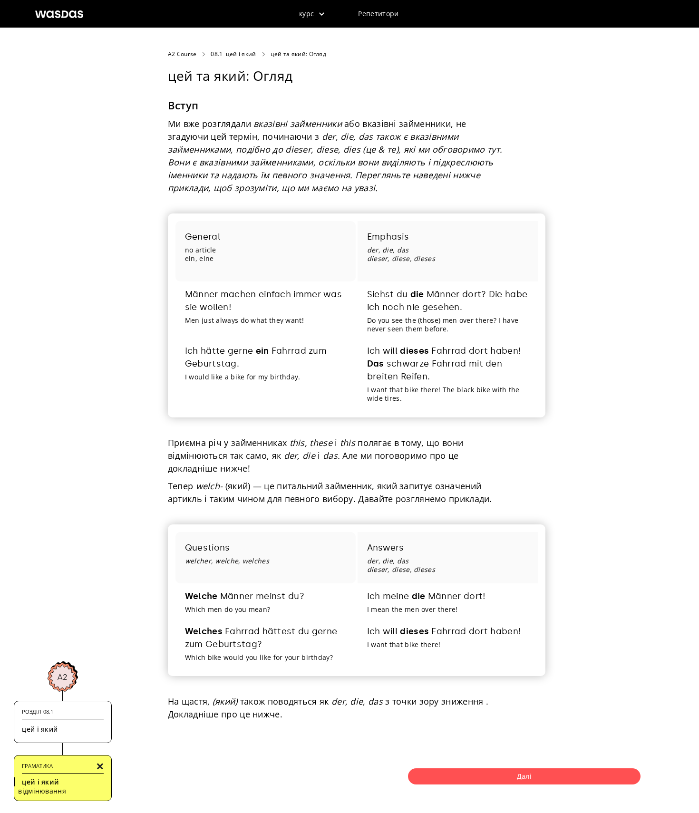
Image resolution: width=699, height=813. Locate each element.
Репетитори (378, 13)
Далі (524, 776)
